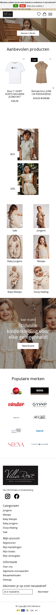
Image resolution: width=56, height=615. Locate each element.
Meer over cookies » (35, 6)
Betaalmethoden (12, 575)
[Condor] (16, 405)
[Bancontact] (36, 610)
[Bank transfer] (32, 610)
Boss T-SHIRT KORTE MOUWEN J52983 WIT (14, 94)
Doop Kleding (41, 291)
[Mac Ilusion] (16, 431)
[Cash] (27, 610)
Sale (14, 230)
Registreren (9, 542)
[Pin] (23, 610)
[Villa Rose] (8, 14)
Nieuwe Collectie (28, 33)
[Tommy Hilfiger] (39, 444)
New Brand (28, 345)
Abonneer (43, 591)
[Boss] (39, 391)
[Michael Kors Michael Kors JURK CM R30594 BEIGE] (41, 72)
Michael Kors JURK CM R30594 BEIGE (41, 93)
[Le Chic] (39, 418)
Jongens (41, 230)
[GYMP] (39, 405)
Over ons (8, 566)
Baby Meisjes (15, 291)
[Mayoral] (39, 431)
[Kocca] (16, 418)
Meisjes (41, 261)
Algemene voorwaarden (16, 571)
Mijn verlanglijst (11, 555)
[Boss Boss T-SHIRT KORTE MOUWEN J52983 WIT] (15, 72)
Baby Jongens (14, 261)
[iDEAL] (18, 610)
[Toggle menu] (50, 14)
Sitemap (7, 579)
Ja (16, 6)
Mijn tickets (9, 551)
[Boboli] (16, 391)
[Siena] (16, 444)
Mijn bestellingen (12, 547)
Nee (22, 6)
